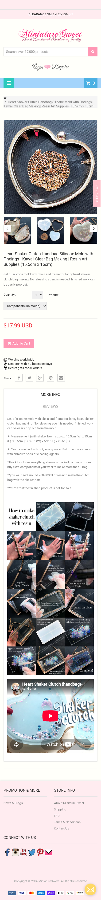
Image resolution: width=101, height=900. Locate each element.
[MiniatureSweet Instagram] (15, 852)
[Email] (61, 377)
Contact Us (61, 828)
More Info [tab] (50, 394)
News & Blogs (13, 803)
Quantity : (10, 294)
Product (53, 295)
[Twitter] (29, 377)
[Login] (37, 67)
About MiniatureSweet (69, 803)
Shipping (60, 809)
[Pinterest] (50, 377)
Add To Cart (21, 343)
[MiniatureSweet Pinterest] (40, 852)
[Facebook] (19, 377)
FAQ (57, 815)
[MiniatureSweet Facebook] (7, 852)
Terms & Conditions (67, 822)
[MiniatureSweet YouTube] (23, 852)
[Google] (40, 377)
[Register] (60, 67)
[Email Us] (48, 852)
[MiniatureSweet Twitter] (32, 852)
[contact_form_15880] (90, 889)
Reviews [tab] (50, 406)
